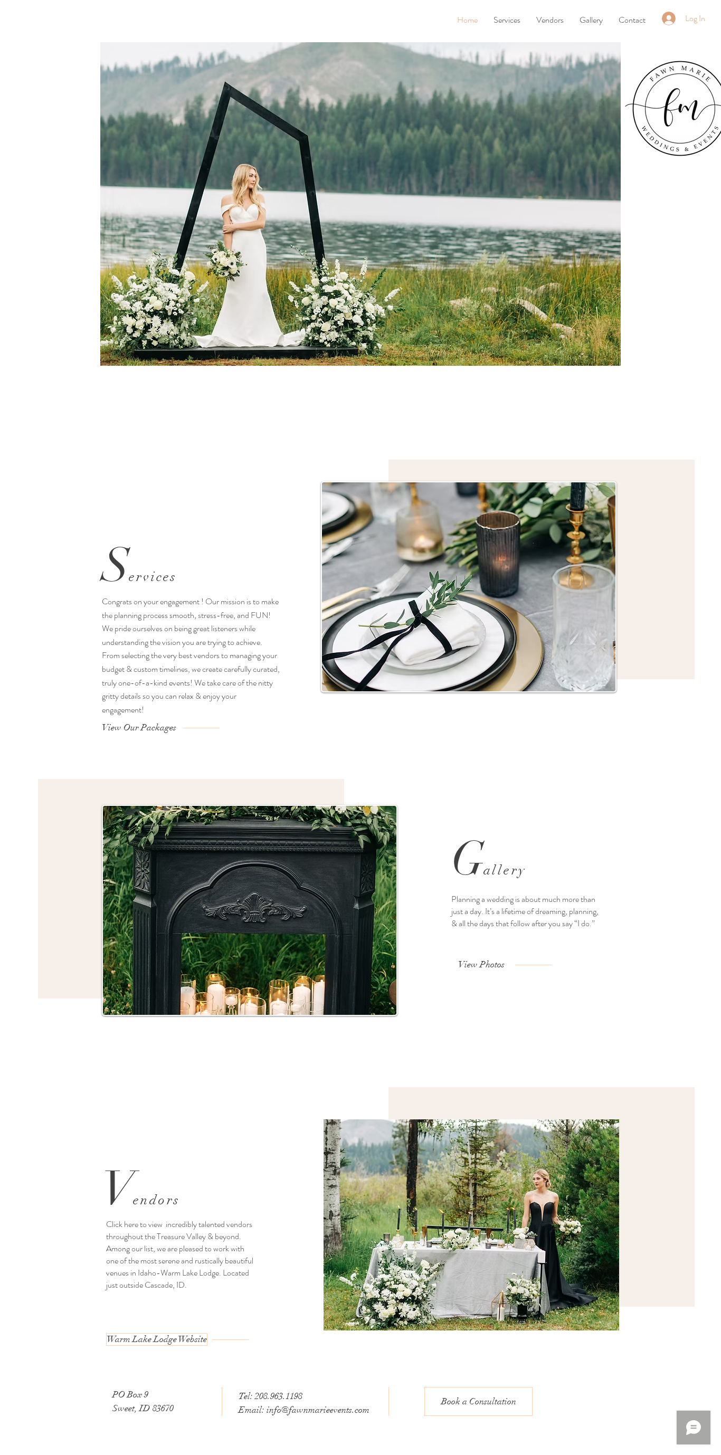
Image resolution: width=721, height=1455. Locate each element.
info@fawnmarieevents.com (318, 1409)
